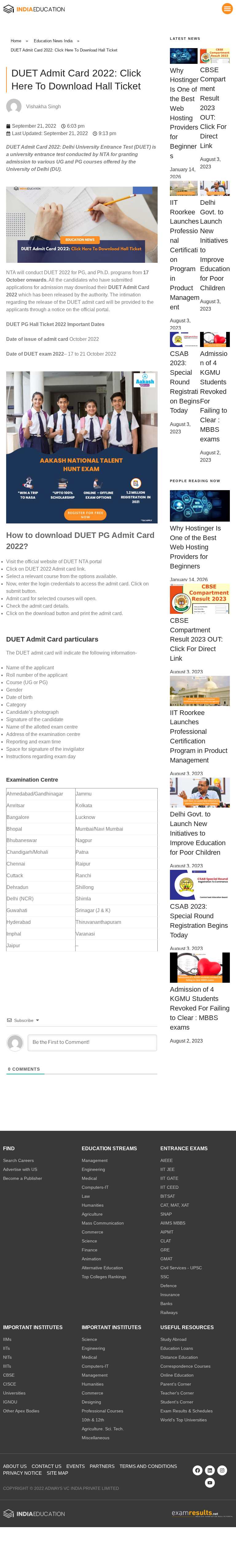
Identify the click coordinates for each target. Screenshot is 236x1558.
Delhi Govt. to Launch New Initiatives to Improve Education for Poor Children (198, 833)
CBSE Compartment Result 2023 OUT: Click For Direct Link (213, 108)
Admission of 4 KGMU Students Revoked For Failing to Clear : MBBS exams (200, 1008)
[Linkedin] (210, 1470)
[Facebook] (198, 1470)
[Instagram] (222, 1470)
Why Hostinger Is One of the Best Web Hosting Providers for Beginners (195, 547)
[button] (227, 8)
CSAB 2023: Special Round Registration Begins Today (185, 382)
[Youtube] (210, 1483)
